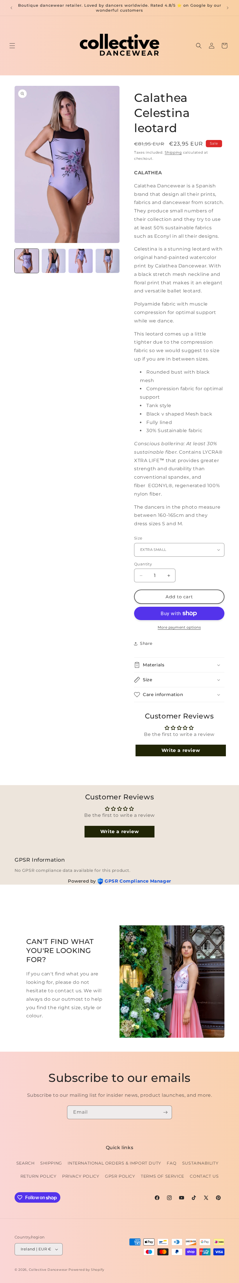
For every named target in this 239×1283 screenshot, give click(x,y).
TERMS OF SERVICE (162, 1176)
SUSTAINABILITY (200, 1163)
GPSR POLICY (120, 1176)
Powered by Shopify (86, 1270)
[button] (12, 45)
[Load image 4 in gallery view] (108, 261)
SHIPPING (51, 1163)
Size (138, 538)
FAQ (171, 1163)
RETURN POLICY (38, 1176)
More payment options (179, 627)
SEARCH (25, 1163)
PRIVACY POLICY (80, 1176)
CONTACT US (204, 1176)
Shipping (173, 152)
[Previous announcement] (11, 7)
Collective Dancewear (48, 1270)
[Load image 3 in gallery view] (80, 261)
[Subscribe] (165, 1112)
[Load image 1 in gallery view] (27, 261)
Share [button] (146, 643)
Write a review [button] (180, 750)
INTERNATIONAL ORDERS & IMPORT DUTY (114, 1163)
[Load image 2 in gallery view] (54, 261)
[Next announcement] (227, 7)
